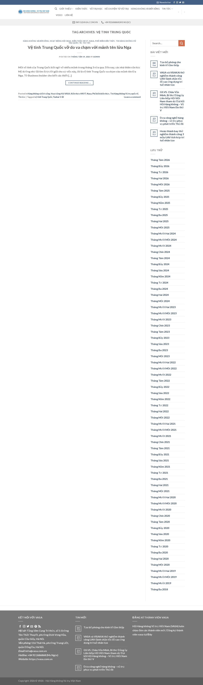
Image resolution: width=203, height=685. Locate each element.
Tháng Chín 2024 (160, 251)
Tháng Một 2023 (160, 356)
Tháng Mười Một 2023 (164, 313)
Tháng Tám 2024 (160, 258)
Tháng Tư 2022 (159, 405)
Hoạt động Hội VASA (60, 41)
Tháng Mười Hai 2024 (163, 233)
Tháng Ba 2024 (159, 288)
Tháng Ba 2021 (159, 478)
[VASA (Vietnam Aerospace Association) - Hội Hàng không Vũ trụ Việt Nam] (34, 12)
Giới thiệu (65, 8)
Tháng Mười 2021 (161, 435)
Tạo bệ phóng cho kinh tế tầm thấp (170, 64)
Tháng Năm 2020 (160, 540)
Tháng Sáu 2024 (160, 270)
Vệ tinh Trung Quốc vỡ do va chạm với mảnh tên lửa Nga (79, 47)
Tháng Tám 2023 (160, 331)
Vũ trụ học (96, 8)
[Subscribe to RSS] (39, 626)
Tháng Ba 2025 (159, 214)
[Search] (56, 9)
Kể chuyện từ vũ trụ (117, 8)
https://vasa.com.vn (40, 659)
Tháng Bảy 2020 (160, 527)
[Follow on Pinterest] (35, 626)
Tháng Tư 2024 (159, 282)
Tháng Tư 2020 (159, 546)
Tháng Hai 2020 (160, 558)
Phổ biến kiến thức (105, 41)
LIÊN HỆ (69, 15)
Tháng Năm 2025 (160, 202)
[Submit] (181, 43)
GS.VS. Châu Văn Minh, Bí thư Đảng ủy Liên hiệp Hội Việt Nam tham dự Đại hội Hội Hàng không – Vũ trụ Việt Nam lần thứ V (172, 101)
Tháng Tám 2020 (160, 521)
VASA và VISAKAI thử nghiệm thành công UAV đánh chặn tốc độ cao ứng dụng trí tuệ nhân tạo (172, 78)
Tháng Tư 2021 (159, 472)
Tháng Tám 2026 (160, 159)
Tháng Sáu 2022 (160, 392)
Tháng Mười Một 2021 (164, 429)
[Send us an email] (183, 2)
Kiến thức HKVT (80, 41)
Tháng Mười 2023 (161, 319)
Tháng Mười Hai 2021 (163, 423)
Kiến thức (81, 8)
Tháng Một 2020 (160, 564)
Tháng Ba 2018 (159, 589)
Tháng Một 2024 (160, 300)
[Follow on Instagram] (177, 2)
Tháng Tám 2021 (160, 448)
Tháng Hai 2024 (160, 294)
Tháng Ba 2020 (159, 552)
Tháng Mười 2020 (161, 509)
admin (96, 57)
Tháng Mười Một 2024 (164, 239)
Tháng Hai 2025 (160, 221)
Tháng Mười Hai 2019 (163, 570)
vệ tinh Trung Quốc (43, 97)
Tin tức (166, 8)
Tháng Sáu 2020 (160, 533)
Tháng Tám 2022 (160, 380)
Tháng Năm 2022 (160, 399)
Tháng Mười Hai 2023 (163, 306)
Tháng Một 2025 (160, 227)
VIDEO (59, 15)
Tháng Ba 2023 (159, 350)
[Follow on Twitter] (180, 2)
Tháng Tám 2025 (160, 190)
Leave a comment (132, 97)
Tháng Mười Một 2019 (164, 576)
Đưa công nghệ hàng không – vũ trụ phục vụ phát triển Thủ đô (171, 120)
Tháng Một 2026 (160, 184)
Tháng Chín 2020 (160, 515)
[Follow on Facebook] (174, 2)
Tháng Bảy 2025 (160, 196)
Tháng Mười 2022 (161, 374)
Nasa (91, 41)
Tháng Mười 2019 (161, 583)
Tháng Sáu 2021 (160, 460)
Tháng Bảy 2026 (160, 166)
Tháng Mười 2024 (161, 245)
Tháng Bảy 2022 (160, 386)
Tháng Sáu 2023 (160, 343)
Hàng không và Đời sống (145, 8)
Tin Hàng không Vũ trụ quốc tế (124, 93)
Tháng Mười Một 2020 (164, 503)
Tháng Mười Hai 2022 (163, 362)
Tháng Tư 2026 (159, 172)
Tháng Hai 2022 (160, 411)
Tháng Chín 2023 (160, 325)
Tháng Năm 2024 (160, 276)
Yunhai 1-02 (58, 97)
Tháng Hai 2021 (160, 484)
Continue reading (79, 83)
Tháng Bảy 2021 (160, 454)
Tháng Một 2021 (160, 491)
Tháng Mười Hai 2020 (163, 497)
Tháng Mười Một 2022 (164, 368)
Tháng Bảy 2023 (160, 337)
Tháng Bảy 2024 (160, 264)
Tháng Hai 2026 (160, 178)
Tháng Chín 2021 (160, 441)
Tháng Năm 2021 (160, 466)
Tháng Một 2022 (160, 417)
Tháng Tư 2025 (159, 208)
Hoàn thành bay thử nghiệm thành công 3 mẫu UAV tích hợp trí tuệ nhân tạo (172, 136)
